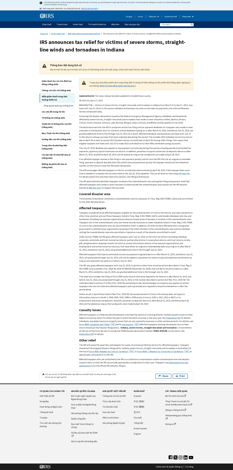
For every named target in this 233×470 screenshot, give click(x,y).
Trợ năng (189, 466)
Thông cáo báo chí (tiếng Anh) (56, 90)
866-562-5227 (95, 187)
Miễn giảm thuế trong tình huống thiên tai (84, 33)
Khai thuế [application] (46, 24)
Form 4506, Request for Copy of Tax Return (111, 351)
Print (182, 376)
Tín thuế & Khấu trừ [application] (97, 24)
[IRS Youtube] (191, 457)
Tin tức (140, 16)
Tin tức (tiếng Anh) (58, 33)
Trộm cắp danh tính (111, 401)
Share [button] (165, 376)
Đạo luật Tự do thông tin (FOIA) (82, 426)
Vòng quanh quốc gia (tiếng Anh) (58, 105)
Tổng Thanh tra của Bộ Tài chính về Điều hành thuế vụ (177, 403)
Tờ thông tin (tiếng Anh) (53, 117)
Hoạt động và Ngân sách (51, 406)
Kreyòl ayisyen (140, 428)
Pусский (137, 417)
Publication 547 (173, 318)
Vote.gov (169, 424)
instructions (130, 324)
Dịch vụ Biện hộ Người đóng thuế (83, 406)
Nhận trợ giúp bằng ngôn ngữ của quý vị (118, 85)
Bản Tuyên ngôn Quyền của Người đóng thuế (83, 398)
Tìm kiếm (191, 24)
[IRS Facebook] (170, 457)
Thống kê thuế (46, 412)
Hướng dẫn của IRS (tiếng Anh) (56, 139)
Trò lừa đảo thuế (110, 406)
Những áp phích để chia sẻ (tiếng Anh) (54, 166)
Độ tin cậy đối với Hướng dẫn (84, 441)
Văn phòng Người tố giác (113, 423)
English (137, 433)
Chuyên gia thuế (170, 16)
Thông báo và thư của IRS (114, 396)
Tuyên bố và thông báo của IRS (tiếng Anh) (56, 126)
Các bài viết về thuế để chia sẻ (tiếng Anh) (56, 156)
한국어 (137, 412)
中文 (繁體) (139, 406)
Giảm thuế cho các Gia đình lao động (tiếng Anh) (57, 83)
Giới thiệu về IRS (47, 396)
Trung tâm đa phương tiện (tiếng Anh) (54, 147)
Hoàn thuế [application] (78, 24)
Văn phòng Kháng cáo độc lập (84, 413)
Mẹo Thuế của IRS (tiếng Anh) (56, 133)
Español (137, 396)
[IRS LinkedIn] (186, 457)
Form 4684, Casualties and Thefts (96, 324)
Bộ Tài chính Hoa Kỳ (174, 396)
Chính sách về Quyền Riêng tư (169, 466)
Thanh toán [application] (62, 24)
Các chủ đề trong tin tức (53, 111)
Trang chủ (44, 33)
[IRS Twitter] (176, 457)
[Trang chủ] (47, 15)
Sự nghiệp (44, 401)
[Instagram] (180, 457)
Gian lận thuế (108, 412)
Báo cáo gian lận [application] (132, 24)
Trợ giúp (129, 16)
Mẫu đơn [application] (115, 24)
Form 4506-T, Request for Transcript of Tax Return (162, 351)
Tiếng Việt (152, 16)
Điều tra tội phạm (110, 417)
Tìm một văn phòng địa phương (50, 425)
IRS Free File (184, 173)
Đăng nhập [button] (186, 16)
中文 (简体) (139, 401)
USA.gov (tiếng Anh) (174, 410)
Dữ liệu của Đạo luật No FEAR (84, 432)
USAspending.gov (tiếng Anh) (178, 415)
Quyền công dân (78, 418)
